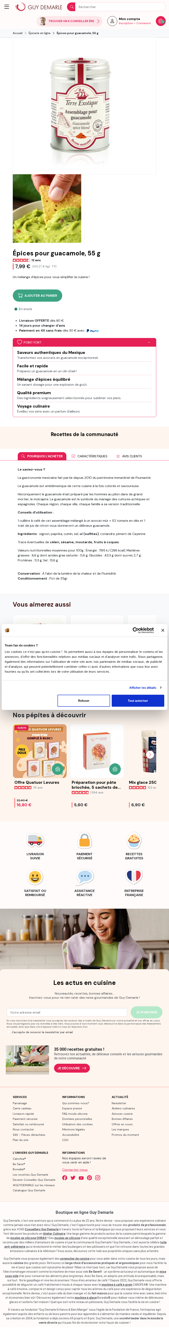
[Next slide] (150, 755)
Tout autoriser (138, 700)
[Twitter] (72, 1177)
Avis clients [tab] (131, 456)
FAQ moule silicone (75, 1114)
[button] (7, 6)
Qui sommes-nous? (75, 1103)
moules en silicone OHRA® (28, 1238)
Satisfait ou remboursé (28, 1124)
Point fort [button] (33, 342)
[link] (35, 845)
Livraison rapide (23, 1114)
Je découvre (69, 1068)
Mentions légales (73, 1129)
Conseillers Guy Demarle (42, 1229)
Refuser (83, 700)
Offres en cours (122, 1124)
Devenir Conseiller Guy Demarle (34, 1180)
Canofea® (19, 1159)
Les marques (120, 1129)
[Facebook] (64, 1177)
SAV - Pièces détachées (29, 1135)
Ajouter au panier (41, 295)
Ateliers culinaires (123, 1108)
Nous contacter (23, 1129)
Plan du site (20, 1140)
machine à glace (86, 1297)
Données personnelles (77, 1119)
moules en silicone (67, 1238)
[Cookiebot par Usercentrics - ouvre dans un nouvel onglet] (136, 630)
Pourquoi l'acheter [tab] (44, 456)
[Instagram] (97, 1177)
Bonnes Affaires (122, 1119)
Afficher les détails (142, 687)
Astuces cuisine (122, 1114)
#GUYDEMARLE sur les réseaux (34, 1185)
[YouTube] (81, 1178)
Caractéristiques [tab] (92, 456)
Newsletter (119, 1103)
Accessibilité (70, 1135)
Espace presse (72, 1108)
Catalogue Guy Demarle (29, 1190)
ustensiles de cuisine (74, 1258)
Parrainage (20, 1103)
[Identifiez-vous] (112, 22)
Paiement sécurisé (25, 1119)
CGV (65, 1140)
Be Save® (19, 1164)
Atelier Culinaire (54, 1233)
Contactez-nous (75, 1170)
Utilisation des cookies (77, 1124)
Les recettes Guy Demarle (30, 1174)
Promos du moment (125, 1135)
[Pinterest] (89, 1177)
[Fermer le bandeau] (162, 630)
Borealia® (19, 1169)
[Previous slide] (19, 755)
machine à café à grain (117, 1284)
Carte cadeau (22, 1108)
